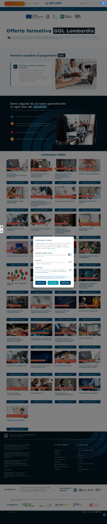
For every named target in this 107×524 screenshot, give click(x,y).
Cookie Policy (51, 248)
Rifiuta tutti (40, 282)
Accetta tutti (65, 282)
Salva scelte (53, 282)
